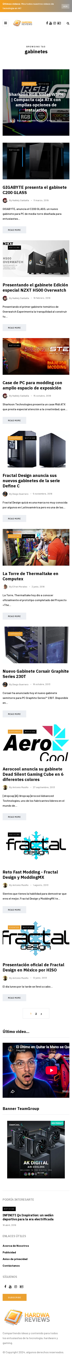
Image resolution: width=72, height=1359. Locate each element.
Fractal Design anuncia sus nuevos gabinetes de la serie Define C (31, 481)
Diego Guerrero (20, 493)
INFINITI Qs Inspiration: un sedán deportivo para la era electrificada (28, 1217)
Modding (14, 536)
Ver (65, 6)
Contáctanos (11, 1265)
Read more (14, 230)
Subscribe (14, 1297)
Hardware (29, 84)
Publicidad (9, 1252)
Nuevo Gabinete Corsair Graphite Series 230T (36, 673)
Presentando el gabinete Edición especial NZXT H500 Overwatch (35, 287)
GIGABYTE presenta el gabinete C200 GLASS (35, 189)
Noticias (44, 84)
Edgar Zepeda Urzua (31, 120)
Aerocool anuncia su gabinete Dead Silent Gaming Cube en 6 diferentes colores (33, 774)
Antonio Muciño (20, 787)
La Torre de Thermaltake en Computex (30, 576)
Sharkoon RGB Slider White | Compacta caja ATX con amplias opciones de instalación (36, 102)
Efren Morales (19, 586)
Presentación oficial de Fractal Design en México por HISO (33, 967)
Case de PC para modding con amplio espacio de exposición (32, 385)
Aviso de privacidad (15, 1259)
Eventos (14, 927)
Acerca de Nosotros (16, 1245)
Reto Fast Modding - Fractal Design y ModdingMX (30, 874)
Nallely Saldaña (20, 200)
